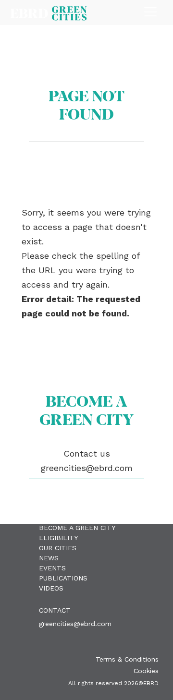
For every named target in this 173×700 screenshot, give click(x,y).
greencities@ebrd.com (75, 624)
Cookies (146, 671)
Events (52, 568)
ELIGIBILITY (58, 538)
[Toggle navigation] (150, 9)
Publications (63, 578)
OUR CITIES (57, 548)
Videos (51, 588)
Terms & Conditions (127, 659)
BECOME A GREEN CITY (77, 527)
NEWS (49, 558)
